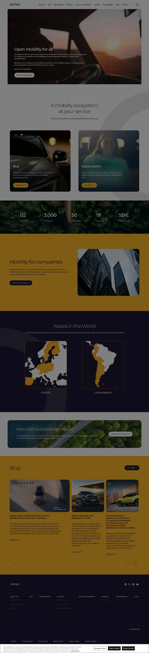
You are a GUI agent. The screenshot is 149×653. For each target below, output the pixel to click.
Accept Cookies (128, 648)
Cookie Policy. (75, 651)
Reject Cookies (114, 648)
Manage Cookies (100, 648)
